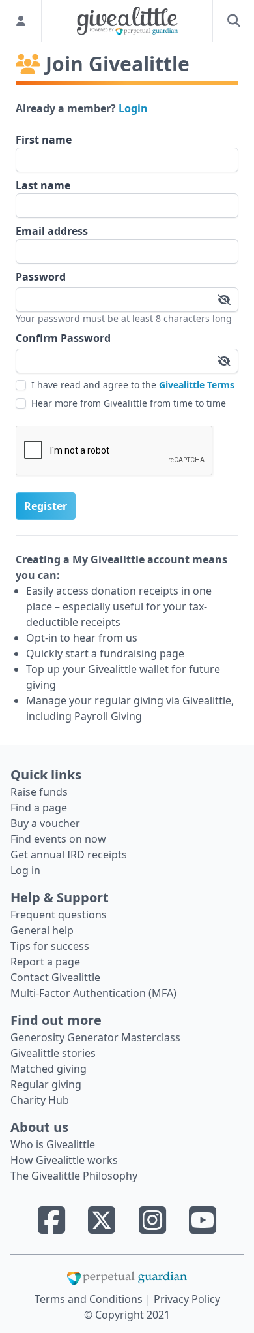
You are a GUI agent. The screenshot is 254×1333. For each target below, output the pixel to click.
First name (44, 140)
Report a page (45, 961)
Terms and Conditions (90, 1299)
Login (133, 108)
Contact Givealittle (55, 977)
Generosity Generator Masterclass (95, 1037)
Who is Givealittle (52, 1144)
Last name (43, 185)
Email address (52, 231)
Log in (25, 870)
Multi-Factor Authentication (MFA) (93, 993)
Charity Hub (39, 1100)
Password (41, 277)
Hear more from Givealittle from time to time (128, 403)
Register (45, 506)
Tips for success (49, 946)
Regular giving (45, 1084)
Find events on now (58, 839)
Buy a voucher (45, 823)
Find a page (38, 807)
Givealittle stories (53, 1053)
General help (42, 930)
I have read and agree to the (132, 385)
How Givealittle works (64, 1160)
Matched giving (48, 1068)
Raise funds (39, 792)
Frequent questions (58, 914)
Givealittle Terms (196, 385)
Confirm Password (63, 338)
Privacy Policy (187, 1299)
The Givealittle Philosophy (73, 1175)
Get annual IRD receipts (68, 854)
